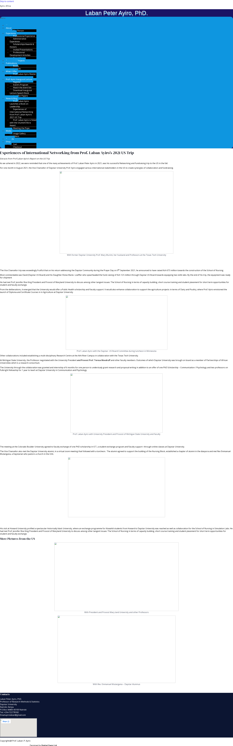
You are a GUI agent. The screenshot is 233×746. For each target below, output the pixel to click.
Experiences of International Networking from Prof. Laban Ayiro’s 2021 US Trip (21, 113)
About (8, 28)
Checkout (17, 147)
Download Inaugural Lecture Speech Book (21, 91)
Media (8, 130)
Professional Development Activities (20, 53)
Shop (8, 141)
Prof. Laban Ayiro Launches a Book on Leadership (19, 104)
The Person (18, 30)
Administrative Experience (18, 40)
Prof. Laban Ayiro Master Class (23, 75)
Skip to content (7, 1)
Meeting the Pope (21, 128)
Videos (16, 136)
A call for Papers (20, 95)
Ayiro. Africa (5, 6)
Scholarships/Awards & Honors (22, 45)
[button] (116, 19)
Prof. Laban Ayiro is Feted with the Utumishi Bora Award (23, 123)
